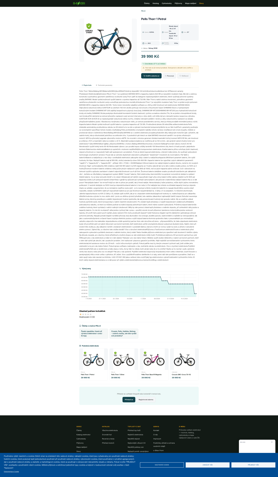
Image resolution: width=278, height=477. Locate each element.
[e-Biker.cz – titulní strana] (79, 3)
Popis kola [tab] (87, 85)
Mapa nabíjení (190, 3)
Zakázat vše (208, 465)
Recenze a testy (108, 439)
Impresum (157, 439)
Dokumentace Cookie (11, 471)
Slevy (201, 3)
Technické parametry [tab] (105, 85)
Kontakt (156, 430)
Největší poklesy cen (136, 447)
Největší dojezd (134, 439)
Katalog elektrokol (83, 435)
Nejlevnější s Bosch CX (137, 443)
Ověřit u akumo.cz (152, 76)
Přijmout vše (253, 465)
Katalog (156, 3)
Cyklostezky (167, 3)
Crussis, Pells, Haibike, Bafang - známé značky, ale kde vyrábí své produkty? (123, 333)
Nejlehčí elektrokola (135, 435)
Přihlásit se (129, 399)
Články (147, 3)
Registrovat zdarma (146, 399)
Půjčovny (178, 3)
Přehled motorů (108, 443)
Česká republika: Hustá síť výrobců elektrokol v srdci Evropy (91, 333)
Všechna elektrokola (110, 430)
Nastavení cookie (162, 465)
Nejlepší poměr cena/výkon (138, 451)
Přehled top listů (134, 430)
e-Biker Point (158, 450)
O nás (155, 435)
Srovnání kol (107, 435)
